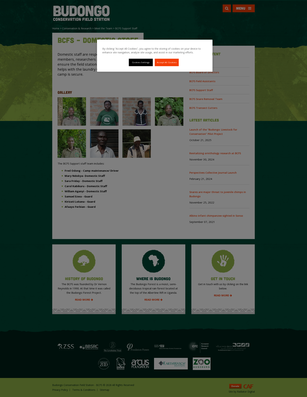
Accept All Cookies (166, 62)
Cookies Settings (141, 62)
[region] (154, 56)
